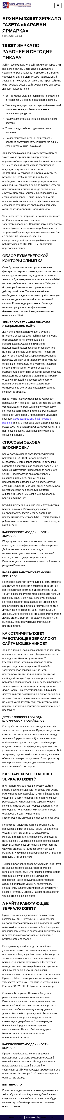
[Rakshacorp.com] (17, 5)
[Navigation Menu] (58, 5)
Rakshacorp (16, 1117)
